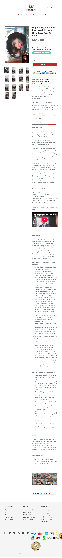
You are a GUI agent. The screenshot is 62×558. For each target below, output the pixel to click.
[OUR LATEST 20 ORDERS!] (45, 484)
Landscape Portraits (29, 517)
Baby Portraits (27, 512)
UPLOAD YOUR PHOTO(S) (42, 53)
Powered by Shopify (20, 553)
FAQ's (6, 514)
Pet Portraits (27, 514)
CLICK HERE (52, 124)
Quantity (35, 57)
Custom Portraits (28, 519)
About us (7, 510)
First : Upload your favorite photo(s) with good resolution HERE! (44, 48)
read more (42, 202)
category (35, 338)
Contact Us (7, 512)
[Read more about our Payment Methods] (45, 76)
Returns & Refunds (10, 519)
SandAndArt (12, 553)
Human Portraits (28, 510)
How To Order (8, 517)
